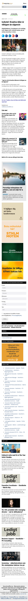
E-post (3, 285)
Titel (3, 307)
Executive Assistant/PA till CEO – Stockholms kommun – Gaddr (13, 400)
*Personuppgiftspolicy (17, 315)
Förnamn (4, 290)
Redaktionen (5, 105)
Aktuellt (10, 19)
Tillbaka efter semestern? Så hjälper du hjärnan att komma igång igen (9, 140)
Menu (24, 3)
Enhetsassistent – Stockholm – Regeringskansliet (12, 370)
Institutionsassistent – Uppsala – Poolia (14, 368)
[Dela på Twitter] (3, 36)
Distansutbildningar (7, 337)
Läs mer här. (23, 594)
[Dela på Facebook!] (6, 36)
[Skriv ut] (16, 36)
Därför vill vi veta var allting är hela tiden (12, 157)
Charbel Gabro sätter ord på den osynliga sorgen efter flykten (9, 115)
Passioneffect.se (13, 597)
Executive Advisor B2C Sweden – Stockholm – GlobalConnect (13, 403)
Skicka (4, 319)
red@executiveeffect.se (7, 106)
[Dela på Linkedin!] (10, 36)
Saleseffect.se (23, 597)
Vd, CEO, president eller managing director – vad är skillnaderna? (13, 511)
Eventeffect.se (4, 597)
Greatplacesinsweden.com (20, 598)
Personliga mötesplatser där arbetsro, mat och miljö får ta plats (13, 190)
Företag (3, 301)
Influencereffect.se (6, 598)
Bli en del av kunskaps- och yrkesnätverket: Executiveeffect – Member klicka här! (13, 326)
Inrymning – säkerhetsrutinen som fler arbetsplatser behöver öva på (13, 564)
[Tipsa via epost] (13, 36)
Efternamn (4, 296)
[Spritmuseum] (14, 15)
